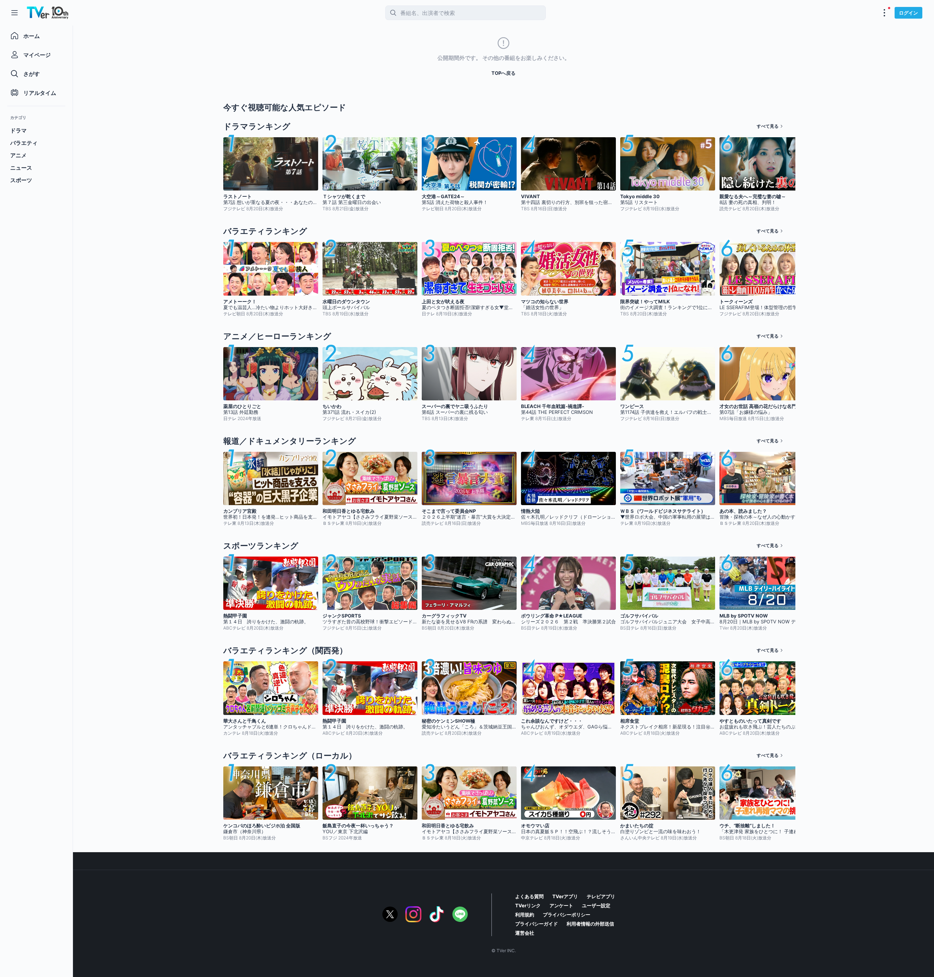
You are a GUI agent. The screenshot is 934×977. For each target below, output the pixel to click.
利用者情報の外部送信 (590, 924)
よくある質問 (529, 896)
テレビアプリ (601, 896)
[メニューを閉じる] (14, 13)
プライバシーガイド (536, 924)
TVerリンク (528, 905)
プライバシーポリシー (566, 915)
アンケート (561, 905)
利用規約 (524, 915)
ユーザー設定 (596, 905)
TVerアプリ (565, 896)
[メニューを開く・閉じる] (884, 13)
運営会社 (524, 933)
